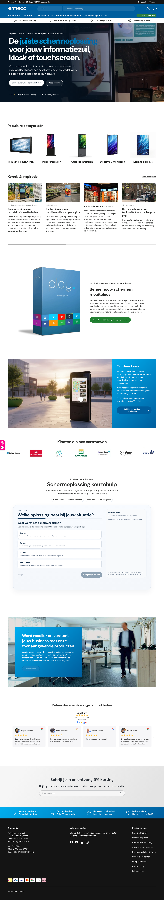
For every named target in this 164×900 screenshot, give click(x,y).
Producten (13, 15)
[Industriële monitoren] (21, 145)
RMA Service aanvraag (142, 842)
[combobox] (86, 8)
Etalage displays (143, 161)
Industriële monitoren (21, 161)
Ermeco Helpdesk (140, 837)
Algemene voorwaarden (142, 847)
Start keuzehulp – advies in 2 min (26, 83)
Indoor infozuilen (51, 161)
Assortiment (54, 83)
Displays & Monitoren (112, 161)
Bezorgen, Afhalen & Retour (144, 852)
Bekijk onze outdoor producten (132, 410)
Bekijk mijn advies (91, 574)
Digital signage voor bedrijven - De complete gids (63, 210)
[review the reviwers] (113, 729)
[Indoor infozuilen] (51, 145)
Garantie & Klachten (141, 857)
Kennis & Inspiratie (93, 15)
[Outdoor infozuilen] (82, 145)
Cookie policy (138, 866)
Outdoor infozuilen (82, 161)
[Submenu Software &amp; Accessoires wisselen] (80, 15)
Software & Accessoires (67, 15)
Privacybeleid (138, 871)
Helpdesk (142, 2)
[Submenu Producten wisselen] (19, 15)
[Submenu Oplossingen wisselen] (52, 15)
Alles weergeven (149, 176)
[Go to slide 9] (82, 748)
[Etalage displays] (143, 145)
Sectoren (28, 15)
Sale (107, 15)
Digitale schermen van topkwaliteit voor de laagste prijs (138, 212)
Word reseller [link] (30, 668)
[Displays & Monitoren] (112, 145)
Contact (152, 2)
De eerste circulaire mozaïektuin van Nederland (23, 210)
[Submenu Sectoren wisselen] (34, 15)
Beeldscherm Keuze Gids (98, 206)
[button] (155, 8)
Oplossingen (44, 15)
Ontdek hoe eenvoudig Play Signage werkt (110, 320)
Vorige (20, 574)
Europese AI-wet (139, 861)
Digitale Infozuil (18, 891)
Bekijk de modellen (46, 2)
